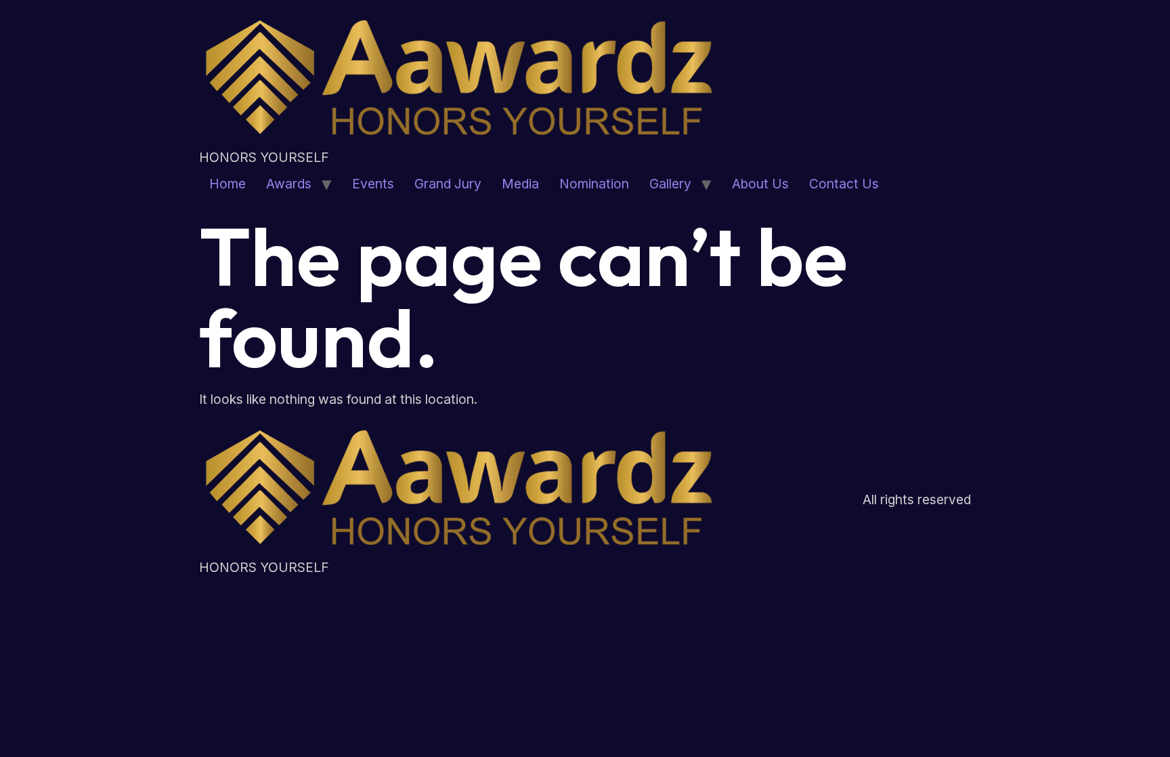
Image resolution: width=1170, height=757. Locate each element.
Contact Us (844, 184)
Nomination (594, 184)
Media (520, 184)
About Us (760, 184)
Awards (288, 184)
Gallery (670, 184)
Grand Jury (447, 184)
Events (373, 184)
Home (227, 184)
